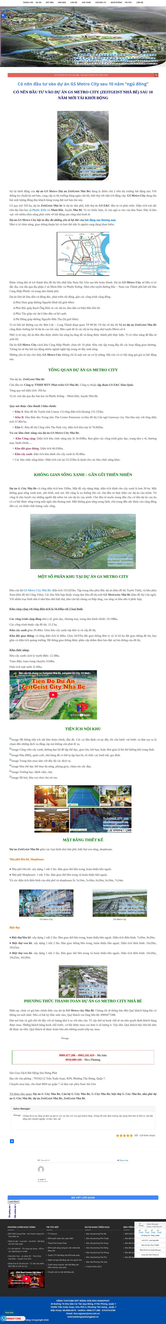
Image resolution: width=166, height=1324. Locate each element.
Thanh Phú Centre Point (57, 1243)
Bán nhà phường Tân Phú (96, 1257)
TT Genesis (52, 1234)
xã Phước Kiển (37, 210)
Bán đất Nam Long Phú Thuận (137, 1252)
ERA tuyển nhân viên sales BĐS (60, 1238)
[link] (83, 145)
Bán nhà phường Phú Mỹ (96, 1234)
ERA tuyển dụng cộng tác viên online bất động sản (64, 1249)
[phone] (3, 1319)
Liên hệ (139, 2)
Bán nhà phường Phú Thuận (97, 1238)
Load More (13, 1201)
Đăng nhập (123, 1160)
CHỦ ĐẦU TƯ (100, 2)
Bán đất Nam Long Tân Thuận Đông (139, 1257)
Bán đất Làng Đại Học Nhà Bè (137, 1248)
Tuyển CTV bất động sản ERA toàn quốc (64, 1255)
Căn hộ (73, 2)
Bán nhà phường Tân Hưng (97, 1243)
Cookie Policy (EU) (93, 1267)
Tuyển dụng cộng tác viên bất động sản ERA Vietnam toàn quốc (63, 1266)
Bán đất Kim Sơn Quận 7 (135, 1243)
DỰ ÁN (38, 2)
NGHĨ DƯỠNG (116, 2)
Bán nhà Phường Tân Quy (96, 1262)
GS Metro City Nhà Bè (37, 590)
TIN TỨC (128, 2)
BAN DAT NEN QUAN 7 (134, 1234)
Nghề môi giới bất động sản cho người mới (65, 1260)
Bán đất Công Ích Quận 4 (135, 1238)
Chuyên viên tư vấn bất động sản (61, 1272)
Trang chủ (28, 2)
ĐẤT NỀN (49, 2)
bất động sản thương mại (100, 220)
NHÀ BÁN (62, 2)
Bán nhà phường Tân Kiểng (97, 1248)
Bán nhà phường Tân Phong (97, 1252)
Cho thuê (86, 2)
